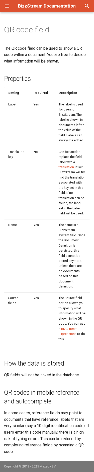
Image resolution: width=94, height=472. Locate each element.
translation (66, 167)
